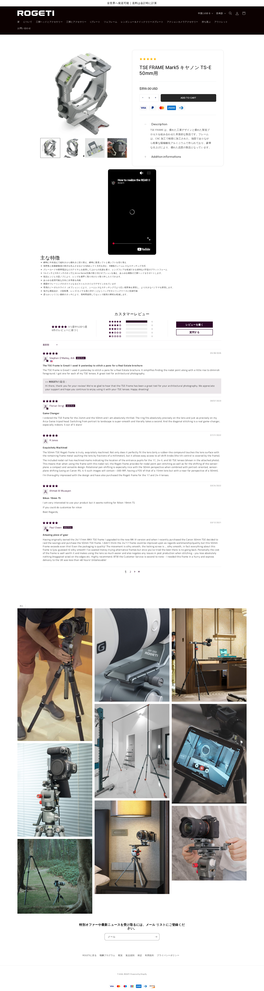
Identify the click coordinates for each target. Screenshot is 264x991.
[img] (50, 353)
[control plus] (156, 98)
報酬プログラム (107, 955)
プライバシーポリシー (168, 955)
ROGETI (127, 974)
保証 (140, 955)
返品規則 (130, 955)
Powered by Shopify (138, 974)
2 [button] (130, 572)
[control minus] (142, 98)
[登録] (156, 936)
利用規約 (149, 955)
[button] (230, 13)
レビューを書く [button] (194, 324)
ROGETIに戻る (89, 955)
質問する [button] (194, 332)
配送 (120, 955)
